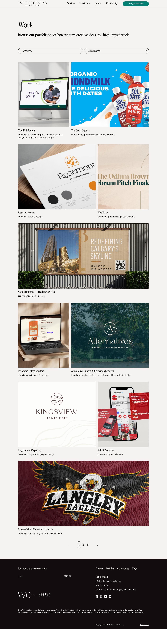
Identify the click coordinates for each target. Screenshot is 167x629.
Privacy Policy (144, 625)
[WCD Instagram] (101, 597)
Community (112, 3)
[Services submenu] (89, 3)
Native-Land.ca (137, 612)
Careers (99, 568)
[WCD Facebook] (97, 597)
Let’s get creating (136, 3)
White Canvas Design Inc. (115, 625)
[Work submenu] (74, 3)
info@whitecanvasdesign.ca (108, 581)
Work (69, 3)
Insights (110, 568)
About (98, 3)
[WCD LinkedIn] (110, 597)
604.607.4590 (102, 585)
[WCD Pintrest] (105, 597)
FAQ (134, 568)
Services (84, 3)
